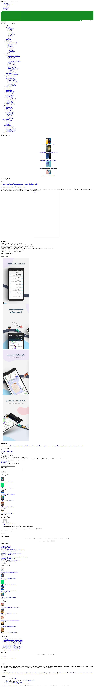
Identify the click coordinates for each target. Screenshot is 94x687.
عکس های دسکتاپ (10, 101)
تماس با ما (5, 9)
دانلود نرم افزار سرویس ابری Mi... (8, 494)
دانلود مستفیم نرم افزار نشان (7, 451)
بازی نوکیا (45, 673)
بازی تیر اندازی (11, 28)
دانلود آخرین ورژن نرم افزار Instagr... (8, 597)
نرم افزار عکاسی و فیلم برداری (14, 60)
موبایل (1, 673)
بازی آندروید (8, 26)
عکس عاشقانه (9, 90)
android (60, 672)
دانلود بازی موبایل (20, 673)
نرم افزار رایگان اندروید (55, 672)
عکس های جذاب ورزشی (11, 99)
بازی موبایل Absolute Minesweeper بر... (9, 561)
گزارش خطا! (3, 462)
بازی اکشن (10, 35)
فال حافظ (5, 6)
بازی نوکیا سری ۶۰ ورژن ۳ (11, 42)
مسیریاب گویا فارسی (27, 445)
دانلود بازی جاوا (49, 673)
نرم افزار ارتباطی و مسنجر (14, 56)
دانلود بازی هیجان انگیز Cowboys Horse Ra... (10, 632)
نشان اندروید (17, 445)
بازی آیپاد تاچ (8, 39)
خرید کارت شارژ (6, 5)
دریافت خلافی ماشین (17, 682)
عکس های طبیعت (9, 96)
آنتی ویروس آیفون (9, 127)
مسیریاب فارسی (46, 445)
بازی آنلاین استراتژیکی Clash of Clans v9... (9, 613)
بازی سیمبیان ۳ (9, 41)
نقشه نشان (12, 445)
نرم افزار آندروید (9, 54)
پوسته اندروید (8, 122)
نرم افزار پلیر (11, 70)
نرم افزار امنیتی (11, 57)
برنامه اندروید (10, 672)
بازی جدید (63, 672)
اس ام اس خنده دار (10, 111)
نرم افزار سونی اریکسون (13, 74)
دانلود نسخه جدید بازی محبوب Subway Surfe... (10, 607)
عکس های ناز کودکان (10, 103)
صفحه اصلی (5, 3)
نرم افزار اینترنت (11, 58)
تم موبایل (18, 672)
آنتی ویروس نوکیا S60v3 (11, 128)
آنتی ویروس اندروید (10, 126)
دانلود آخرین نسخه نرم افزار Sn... (7, 487)
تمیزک (16, 678)
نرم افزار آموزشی (12, 80)
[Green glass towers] (16, 303)
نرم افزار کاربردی (12, 85)
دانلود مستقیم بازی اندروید (23, 672)
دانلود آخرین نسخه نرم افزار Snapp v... (8, 584)
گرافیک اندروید (6, 119)
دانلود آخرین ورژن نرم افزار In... (7, 500)
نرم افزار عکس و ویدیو (13, 82)
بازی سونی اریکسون (55, 673)
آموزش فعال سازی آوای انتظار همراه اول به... (13, 638)
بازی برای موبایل (67, 672)
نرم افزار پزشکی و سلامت (13, 68)
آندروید (87, 672)
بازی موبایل (5, 25)
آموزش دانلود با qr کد (5, 461)
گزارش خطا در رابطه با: (6, 464)
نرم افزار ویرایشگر (12, 67)
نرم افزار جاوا (8, 73)
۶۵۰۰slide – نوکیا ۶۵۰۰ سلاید (9, 644)
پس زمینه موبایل (6, 88)
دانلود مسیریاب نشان (66, 445)
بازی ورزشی (11, 52)
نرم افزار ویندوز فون (10, 77)
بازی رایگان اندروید (35, 672)
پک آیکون (7, 124)
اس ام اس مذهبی (9, 116)
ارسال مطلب (3, 656)
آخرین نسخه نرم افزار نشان (77, 445)
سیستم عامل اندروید (26, 673)
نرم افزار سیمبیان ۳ (10, 75)
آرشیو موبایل (5, 8)
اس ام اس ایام (9, 107)
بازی (12, 673)
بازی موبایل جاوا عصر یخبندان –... (8, 558)
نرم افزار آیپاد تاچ (9, 86)
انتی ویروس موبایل (7, 125)
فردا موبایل (82, 672)
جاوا (85, 672)
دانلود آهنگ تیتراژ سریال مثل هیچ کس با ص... (12, 643)
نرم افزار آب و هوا (12, 79)
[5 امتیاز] (3, 1)
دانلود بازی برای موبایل (74, 672)
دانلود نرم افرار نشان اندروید (56, 445)
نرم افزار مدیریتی (12, 62)
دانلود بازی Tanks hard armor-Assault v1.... (9, 626)
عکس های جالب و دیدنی (11, 98)
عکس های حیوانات (10, 93)
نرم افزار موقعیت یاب (13, 65)
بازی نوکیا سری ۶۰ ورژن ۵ (11, 43)
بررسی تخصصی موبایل (8, 4)
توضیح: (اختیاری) (4, 467)
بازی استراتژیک (11, 34)
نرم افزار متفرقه (11, 64)
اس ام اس (5, 105)
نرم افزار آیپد (8, 87)
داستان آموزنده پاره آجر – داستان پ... (11, 649)
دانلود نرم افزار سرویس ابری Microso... (9, 590)
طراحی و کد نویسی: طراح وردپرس (8, 685)
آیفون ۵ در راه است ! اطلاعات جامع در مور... (12, 646)
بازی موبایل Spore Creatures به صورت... (9, 550)
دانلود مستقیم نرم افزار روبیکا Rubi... (8, 578)
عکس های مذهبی (9, 97)
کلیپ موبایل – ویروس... (6, 547)
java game (79, 672)
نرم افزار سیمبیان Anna (11, 76)
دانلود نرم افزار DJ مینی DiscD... (7, 506)
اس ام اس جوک (9, 110)
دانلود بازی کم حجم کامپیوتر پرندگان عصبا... (12, 642)
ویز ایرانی (7, 445)
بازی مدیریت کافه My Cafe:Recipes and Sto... (10, 620)
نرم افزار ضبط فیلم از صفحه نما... (8, 513)
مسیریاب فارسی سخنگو (37, 445)
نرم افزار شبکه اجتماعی (13, 81)
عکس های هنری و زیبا (10, 104)
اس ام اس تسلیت (9, 109)
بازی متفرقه (10, 31)
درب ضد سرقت (26, 683)
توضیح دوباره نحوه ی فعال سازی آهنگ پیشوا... (12, 640)
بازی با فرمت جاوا (40, 672)
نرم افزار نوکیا (3, 672)
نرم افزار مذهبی (11, 63)
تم (70, 672)
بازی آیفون (8, 37)
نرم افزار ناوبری (11, 84)
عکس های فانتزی (9, 102)
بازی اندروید (35, 673)
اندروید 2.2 (45, 672)
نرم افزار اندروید (39, 673)
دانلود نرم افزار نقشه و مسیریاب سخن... (9, 571)
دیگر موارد (5, 132)
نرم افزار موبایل (6, 53)
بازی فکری (10, 29)
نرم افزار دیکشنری (12, 59)
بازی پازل (10, 30)
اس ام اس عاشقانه (10, 114)
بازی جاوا (8, 40)
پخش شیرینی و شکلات (30, 680)
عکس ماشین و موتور (10, 91)
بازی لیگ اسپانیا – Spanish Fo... (7, 554)
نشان (21, 445)
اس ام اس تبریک (9, 108)
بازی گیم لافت (11, 33)
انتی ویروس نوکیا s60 (10, 131)
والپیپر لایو (8, 121)
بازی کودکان (10, 36)
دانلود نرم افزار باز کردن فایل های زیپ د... (12, 648)
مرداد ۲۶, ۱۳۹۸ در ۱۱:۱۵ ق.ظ (9, 524)
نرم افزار (6, 672)
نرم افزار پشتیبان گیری (13, 69)
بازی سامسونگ (14, 672)
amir (7, 681)
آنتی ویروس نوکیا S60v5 (11, 130)
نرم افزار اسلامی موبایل (11, 71)
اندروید (7, 673)
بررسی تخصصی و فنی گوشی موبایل (8, 658)
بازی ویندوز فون (9, 45)
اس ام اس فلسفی (9, 115)
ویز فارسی (3, 445)
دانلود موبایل (31, 673)
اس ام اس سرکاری (10, 113)
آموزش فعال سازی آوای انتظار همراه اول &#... (13, 641)
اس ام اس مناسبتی (10, 118)
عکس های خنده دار (10, 94)
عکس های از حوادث (10, 92)
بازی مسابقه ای (11, 51)
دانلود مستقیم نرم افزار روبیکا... (7, 481)
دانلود (43, 673)
